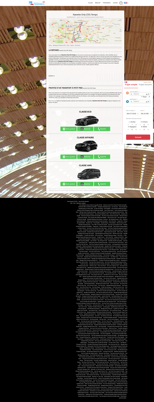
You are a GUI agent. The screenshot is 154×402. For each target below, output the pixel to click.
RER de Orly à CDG (117, 233)
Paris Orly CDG (109, 237)
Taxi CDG (97, 316)
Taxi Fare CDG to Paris (94, 251)
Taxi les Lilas (84, 273)
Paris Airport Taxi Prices (118, 341)
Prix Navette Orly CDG (110, 273)
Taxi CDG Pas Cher (114, 362)
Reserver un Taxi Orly (97, 376)
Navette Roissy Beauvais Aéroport (93, 255)
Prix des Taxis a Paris (114, 342)
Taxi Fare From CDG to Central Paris (96, 280)
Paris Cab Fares (99, 235)
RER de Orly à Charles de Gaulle (88, 212)
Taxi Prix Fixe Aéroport (113, 319)
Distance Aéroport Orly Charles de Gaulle (93, 246)
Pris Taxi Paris (101, 285)
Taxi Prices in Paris (119, 289)
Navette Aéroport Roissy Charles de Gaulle (105, 324)
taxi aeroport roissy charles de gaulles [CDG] (90, 205)
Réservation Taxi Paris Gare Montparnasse (98, 346)
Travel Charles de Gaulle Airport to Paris (88, 396)
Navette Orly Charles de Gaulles (113, 246)
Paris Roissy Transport (109, 255)
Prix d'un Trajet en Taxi (113, 265)
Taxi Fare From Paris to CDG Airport (99, 328)
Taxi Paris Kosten (83, 251)
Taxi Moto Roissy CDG (116, 296)
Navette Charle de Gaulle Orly (90, 282)
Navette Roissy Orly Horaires (113, 285)
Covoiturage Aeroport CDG (107, 339)
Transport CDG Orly (81, 344)
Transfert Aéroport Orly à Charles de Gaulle (98, 367)
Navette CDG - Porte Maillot (93, 223)
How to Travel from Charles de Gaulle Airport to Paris (110, 212)
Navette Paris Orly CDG (120, 276)
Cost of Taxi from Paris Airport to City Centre (92, 299)
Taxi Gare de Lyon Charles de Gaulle (112, 330)
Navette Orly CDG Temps (86, 248)
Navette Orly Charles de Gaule (95, 232)
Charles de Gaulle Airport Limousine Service (115, 394)
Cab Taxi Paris (88, 305)
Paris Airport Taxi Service (93, 374)
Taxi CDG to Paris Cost (85, 287)
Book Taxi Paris (113, 328)
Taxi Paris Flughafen (105, 333)
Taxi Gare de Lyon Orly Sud (117, 353)
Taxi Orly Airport (122, 348)
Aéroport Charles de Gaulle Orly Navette (100, 253)
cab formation (122, 398)
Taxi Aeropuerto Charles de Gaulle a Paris (88, 333)
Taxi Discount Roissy (106, 374)
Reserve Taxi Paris (97, 330)
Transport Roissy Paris (85, 337)
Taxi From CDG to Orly (120, 380)
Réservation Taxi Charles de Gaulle (105, 366)
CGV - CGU (72, 203)
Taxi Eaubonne (117, 314)
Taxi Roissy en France (100, 348)
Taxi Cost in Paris (83, 307)
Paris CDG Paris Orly (115, 214)
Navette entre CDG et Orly (117, 307)
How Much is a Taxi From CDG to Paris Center (101, 391)
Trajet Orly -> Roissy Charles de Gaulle (102, 226)
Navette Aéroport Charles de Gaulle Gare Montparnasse (99, 269)
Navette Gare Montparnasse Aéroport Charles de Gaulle (102, 267)
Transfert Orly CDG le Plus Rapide (115, 337)
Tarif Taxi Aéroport (121, 301)
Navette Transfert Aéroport (95, 307)
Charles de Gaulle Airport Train (112, 239)
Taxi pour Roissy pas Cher (88, 366)
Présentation (107, 3)
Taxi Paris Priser (94, 289)
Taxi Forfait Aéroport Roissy (87, 316)
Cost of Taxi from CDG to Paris (116, 242)
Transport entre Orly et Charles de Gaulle (91, 317)
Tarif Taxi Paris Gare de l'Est (83, 335)
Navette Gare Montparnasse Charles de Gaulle (103, 258)
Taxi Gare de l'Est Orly (102, 364)
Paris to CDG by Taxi (104, 310)
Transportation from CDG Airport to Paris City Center (113, 332)
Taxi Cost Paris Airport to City (108, 251)
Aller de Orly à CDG (121, 223)
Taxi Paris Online (88, 360)
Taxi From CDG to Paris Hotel (97, 392)
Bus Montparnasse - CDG (115, 219)
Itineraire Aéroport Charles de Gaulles (91, 215)
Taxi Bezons (123, 342)
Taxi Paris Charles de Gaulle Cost (90, 298)
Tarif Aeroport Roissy (89, 283)
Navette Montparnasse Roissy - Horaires (97, 219)
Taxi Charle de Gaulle (97, 349)
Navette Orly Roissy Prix (90, 314)
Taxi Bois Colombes (85, 294)
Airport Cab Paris (112, 360)
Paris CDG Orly (112, 221)
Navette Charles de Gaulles (115, 240)
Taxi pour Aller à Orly (101, 382)
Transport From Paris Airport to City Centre (96, 387)
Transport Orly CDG (108, 351)
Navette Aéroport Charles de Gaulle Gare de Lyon (96, 257)
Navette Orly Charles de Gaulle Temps (92, 278)
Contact (115, 3)
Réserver (97, 3)
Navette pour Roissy (89, 348)
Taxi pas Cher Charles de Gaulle (118, 367)
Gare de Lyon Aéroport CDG (115, 224)
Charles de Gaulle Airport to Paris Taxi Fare (96, 249)
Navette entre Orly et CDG (102, 283)
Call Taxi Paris (102, 319)
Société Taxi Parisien (118, 308)
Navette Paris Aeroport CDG (99, 337)
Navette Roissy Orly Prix (107, 385)
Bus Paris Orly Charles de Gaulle (110, 215)
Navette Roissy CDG (117, 323)
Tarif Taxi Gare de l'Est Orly (102, 362)
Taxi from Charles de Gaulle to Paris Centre (100, 244)
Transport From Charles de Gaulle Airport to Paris (94, 358)
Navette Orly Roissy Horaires (119, 253)
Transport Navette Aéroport (110, 317)
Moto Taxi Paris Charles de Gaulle (93, 383)
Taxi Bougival (106, 307)
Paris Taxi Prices (102, 265)
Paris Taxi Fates (80, 255)
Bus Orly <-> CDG (122, 235)
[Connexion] (121, 3)
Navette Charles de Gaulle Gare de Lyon (103, 248)
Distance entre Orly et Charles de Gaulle (97, 221)
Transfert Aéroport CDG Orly (119, 374)
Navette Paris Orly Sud (106, 308)
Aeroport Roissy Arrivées (110, 235)
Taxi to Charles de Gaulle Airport (89, 353)
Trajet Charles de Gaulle (110, 232)
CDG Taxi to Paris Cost (118, 287)
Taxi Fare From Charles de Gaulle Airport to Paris (114, 303)
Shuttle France (100, 237)
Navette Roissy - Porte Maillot (108, 223)
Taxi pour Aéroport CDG (84, 369)
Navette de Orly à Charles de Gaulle (115, 369)
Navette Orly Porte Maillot (82, 240)
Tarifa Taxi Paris (84, 264)
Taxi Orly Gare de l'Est (114, 344)
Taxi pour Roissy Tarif (114, 364)
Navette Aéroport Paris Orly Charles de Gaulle (102, 294)
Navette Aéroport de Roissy (104, 323)
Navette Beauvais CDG (116, 264)
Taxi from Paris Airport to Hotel (116, 371)
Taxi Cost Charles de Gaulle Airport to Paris (115, 262)
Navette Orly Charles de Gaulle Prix (89, 260)
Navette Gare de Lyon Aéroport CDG (107, 301)
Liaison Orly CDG (106, 296)
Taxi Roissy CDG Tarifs (106, 316)
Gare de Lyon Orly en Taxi (100, 371)
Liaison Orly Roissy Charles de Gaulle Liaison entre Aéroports (98, 276)
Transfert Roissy (94, 373)
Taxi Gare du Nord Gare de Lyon (104, 292)
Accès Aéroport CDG (113, 249)
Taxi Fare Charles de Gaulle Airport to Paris (112, 389)
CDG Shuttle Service (119, 321)
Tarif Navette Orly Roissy (93, 308)
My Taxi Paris (123, 249)
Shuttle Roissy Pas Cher (94, 385)
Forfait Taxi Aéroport (106, 287)
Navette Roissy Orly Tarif (87, 341)
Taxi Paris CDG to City (90, 290)
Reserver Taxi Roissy (104, 353)
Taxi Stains (80, 305)
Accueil (90, 3)
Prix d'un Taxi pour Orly (110, 349)
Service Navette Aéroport (105, 282)
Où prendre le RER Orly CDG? (118, 208)
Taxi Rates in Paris (104, 298)
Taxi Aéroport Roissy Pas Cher (94, 351)
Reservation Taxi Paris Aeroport (112, 376)
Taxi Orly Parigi (102, 326)
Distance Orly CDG (119, 237)
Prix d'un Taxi (118, 269)
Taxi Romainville (94, 319)
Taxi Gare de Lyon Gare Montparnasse (91, 321)
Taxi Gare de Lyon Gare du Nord (103, 341)
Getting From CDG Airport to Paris (94, 394)
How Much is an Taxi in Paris (110, 274)
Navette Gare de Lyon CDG (113, 280)
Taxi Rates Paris (114, 257)
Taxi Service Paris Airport (109, 278)
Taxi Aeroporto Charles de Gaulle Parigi (109, 396)
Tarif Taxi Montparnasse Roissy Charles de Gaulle (103, 335)
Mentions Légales (81, 203)
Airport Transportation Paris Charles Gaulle (109, 378)
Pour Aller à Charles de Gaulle (99, 224)
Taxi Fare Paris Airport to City (96, 262)
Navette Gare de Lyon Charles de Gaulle (99, 264)
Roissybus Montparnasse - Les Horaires (108, 207)
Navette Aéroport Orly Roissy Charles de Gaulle (99, 312)
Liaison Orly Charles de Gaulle (96, 273)
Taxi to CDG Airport (112, 348)
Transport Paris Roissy (85, 349)
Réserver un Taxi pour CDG (98, 369)
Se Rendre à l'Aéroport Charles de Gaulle (93, 230)
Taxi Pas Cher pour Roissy (89, 364)
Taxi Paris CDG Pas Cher (88, 362)
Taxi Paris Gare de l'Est (114, 358)
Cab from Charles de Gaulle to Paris (106, 290)
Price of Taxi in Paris (92, 285)
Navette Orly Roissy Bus (85, 224)
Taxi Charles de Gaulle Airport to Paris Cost (110, 373)
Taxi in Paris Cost (114, 283)
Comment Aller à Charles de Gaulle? (87, 207)
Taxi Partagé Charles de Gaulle (87, 382)
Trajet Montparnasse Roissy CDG (103, 233)
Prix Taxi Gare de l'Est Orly (103, 357)
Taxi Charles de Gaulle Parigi (119, 333)
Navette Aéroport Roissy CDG (104, 314)
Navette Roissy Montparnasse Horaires (86, 237)
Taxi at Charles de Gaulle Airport (88, 301)
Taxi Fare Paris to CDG (98, 305)
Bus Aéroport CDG (102, 240)
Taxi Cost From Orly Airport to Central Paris (115, 299)
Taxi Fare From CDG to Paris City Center (97, 228)
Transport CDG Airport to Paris (115, 387)
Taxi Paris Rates (96, 287)
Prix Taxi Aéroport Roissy (109, 383)
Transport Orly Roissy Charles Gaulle (91, 296)
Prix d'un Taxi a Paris (107, 321)
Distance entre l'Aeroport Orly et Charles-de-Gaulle (90, 210)
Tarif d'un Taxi (93, 265)
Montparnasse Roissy (97, 239)
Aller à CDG (120, 232)
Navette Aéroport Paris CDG (90, 326)
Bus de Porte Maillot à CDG (102, 214)
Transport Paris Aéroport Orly (114, 326)
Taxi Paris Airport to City (93, 332)
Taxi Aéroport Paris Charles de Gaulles (97, 342)
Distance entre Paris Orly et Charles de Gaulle (114, 205)
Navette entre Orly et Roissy (107, 289)
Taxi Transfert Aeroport (120, 339)
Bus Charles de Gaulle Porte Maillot (97, 217)
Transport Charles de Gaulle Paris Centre (109, 260)
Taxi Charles (93, 240)
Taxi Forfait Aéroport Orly (96, 355)
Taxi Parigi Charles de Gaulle (83, 376)
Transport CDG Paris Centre (92, 339)
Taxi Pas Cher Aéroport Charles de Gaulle (103, 380)
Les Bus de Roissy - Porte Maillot (102, 208)
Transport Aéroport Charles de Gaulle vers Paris (88, 303)
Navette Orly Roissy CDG (120, 351)
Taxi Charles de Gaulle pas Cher (87, 357)
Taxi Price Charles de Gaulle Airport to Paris (100, 271)
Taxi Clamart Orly (93, 310)
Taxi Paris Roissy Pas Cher (90, 378)
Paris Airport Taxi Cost (96, 274)
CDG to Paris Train (112, 217)
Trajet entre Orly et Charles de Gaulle (97, 242)
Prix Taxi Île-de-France (115, 310)
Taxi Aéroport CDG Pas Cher (111, 355)
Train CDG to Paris (108, 210)
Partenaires (123, 396)
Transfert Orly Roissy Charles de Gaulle (97, 344)
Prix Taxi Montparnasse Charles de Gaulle (115, 305)
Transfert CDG (122, 355)
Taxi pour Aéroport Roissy (100, 360)
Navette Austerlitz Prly (89, 292)
